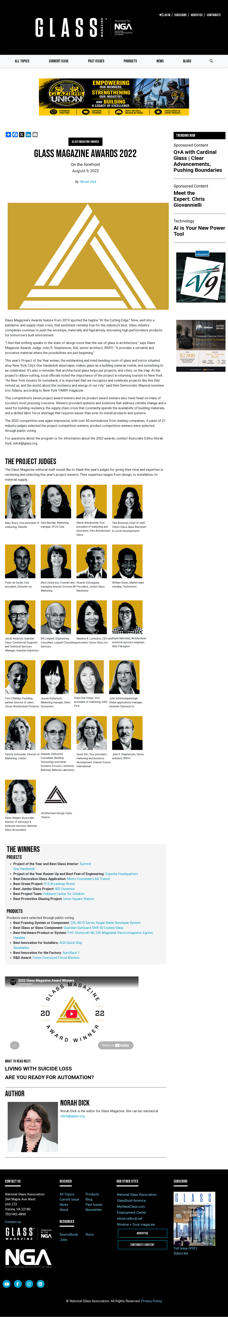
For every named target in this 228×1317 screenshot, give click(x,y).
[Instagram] (29, 1284)
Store (89, 1234)
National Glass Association (137, 1195)
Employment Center (131, 1213)
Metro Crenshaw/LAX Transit (88, 879)
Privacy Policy (151, 1301)
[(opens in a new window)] (114, 99)
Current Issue (59, 61)
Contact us (13, 1222)
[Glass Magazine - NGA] (83, 27)
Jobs (63, 1240)
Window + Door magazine (136, 1225)
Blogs (187, 61)
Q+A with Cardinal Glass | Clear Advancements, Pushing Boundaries (198, 161)
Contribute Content (142, 1245)
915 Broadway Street (59, 884)
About (64, 1210)
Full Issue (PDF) (185, 1248)
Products (130, 61)
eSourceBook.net (130, 1219)
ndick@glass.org (72, 1116)
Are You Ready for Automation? (49, 1077)
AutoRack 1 (71, 953)
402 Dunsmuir (65, 889)
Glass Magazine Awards (85, 142)
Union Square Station (78, 899)
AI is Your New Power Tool (199, 231)
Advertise (142, 1233)
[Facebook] (18, 1284)
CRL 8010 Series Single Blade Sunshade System (105, 923)
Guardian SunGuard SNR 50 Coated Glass (94, 928)
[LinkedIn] (41, 1284)
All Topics (22, 61)
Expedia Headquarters (121, 874)
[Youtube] (7, 1284)
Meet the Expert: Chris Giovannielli (189, 199)
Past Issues (96, 61)
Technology (184, 221)
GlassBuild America (131, 1201)
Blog (88, 1199)
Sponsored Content (191, 145)
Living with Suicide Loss (38, 1068)
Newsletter (93, 1210)
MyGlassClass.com (131, 1207)
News (160, 61)
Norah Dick (88, 182)
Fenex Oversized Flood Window (56, 958)
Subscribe (181, 1253)
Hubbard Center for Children (63, 894)
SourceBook (69, 1234)
